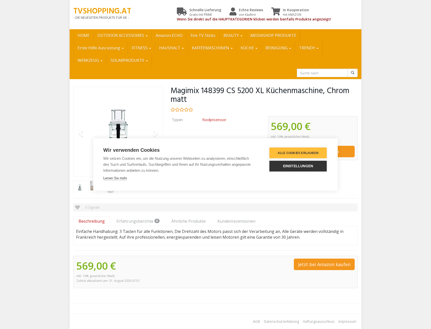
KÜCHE (248, 48)
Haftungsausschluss (319, 321)
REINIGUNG (277, 48)
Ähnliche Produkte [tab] (188, 221)
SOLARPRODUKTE (127, 60)
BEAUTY (231, 35)
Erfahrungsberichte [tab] (137, 221)
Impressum (347, 321)
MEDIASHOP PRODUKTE (273, 35)
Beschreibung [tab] (92, 221)
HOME (84, 35)
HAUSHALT (170, 48)
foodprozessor (214, 119)
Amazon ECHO (169, 35)
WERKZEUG (89, 60)
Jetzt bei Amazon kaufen (324, 264)
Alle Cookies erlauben (298, 153)
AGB (256, 321)
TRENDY (307, 48)
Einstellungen (298, 166)
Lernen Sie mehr (115, 178)
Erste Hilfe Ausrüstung (99, 48)
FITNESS (140, 48)
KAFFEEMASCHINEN (211, 48)
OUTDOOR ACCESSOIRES (121, 35)
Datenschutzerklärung (281, 321)
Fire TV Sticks (203, 35)
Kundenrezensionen (236, 221)
